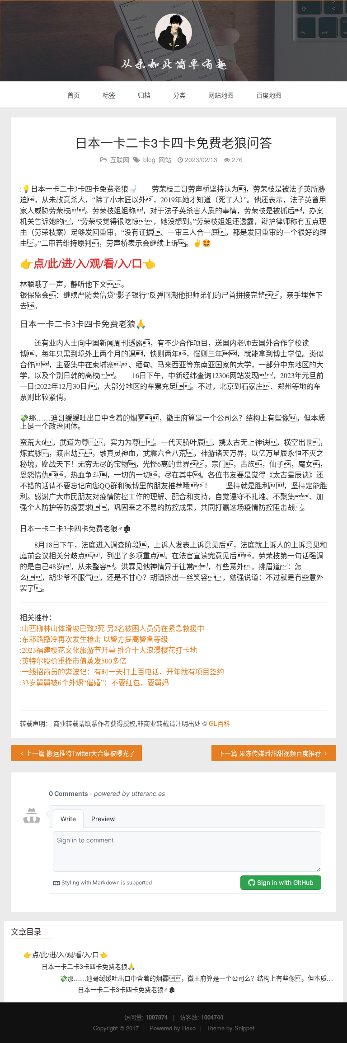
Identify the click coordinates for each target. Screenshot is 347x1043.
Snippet (244, 1028)
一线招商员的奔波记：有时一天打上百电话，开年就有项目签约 (123, 671)
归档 (143, 94)
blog (149, 159)
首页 (73, 94)
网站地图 (220, 94)
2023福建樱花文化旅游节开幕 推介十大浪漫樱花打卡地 (109, 650)
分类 (178, 94)
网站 (165, 159)
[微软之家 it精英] (173, 32)
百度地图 (267, 94)
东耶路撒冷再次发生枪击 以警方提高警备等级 (95, 639)
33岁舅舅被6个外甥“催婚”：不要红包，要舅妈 (95, 682)
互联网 (119, 159)
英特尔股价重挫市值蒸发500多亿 (74, 660)
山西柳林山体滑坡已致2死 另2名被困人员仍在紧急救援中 (113, 628)
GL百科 (219, 723)
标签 (108, 94)
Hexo (189, 1028)
